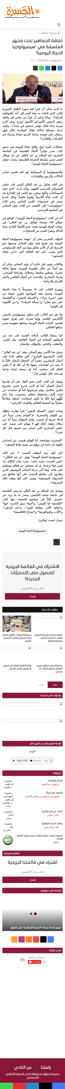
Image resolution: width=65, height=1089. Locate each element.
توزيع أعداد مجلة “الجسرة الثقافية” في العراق (36, 927)
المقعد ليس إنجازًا (54, 792)
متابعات (43, 32)
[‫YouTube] (36, 939)
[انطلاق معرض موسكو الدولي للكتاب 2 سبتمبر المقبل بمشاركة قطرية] (48, 624)
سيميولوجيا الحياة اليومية (31, 530)
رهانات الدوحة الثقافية (52, 823)
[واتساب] (41, 68)
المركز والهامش (55, 780)
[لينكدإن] (47, 68)
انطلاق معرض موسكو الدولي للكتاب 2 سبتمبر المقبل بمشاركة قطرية (49, 638)
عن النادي (23, 1067)
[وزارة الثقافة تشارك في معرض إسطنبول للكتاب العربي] (16, 654)
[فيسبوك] (60, 68)
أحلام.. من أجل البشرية (52, 811)
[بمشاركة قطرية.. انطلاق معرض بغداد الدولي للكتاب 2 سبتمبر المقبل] (16, 624)
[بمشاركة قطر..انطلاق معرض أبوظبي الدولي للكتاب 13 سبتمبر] (48, 654)
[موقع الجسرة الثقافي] (22, 11)
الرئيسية (55, 32)
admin (56, 842)
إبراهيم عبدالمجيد (50, 784)
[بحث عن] (6, 24)
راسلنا (46, 1067)
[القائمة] (58, 24)
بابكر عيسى (53, 815)
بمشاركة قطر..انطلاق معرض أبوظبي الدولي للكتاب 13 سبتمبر (49, 668)
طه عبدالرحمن (51, 827)
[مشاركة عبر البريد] (35, 68)
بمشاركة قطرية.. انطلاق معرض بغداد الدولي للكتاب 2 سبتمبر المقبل (16, 638)
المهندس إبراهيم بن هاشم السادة (42, 796)
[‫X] (53, 68)
